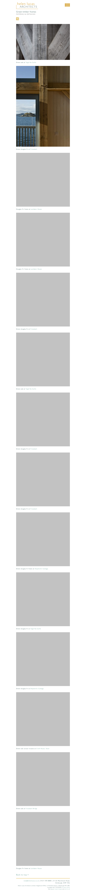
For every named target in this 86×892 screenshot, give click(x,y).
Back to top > (22, 874)
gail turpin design (57, 889)
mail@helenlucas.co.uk (31, 881)
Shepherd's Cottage (41, 569)
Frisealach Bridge (31, 808)
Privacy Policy (66, 887)
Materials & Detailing (25, 14)
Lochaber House (36, 209)
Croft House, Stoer (42, 748)
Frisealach (33, 149)
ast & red (67, 889)
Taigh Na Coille (31, 62)
